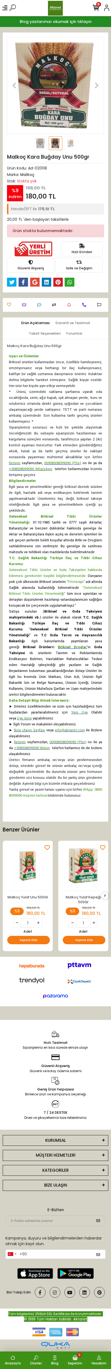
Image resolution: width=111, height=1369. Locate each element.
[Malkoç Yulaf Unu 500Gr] (28, 867)
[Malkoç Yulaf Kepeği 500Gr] (83, 867)
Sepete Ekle (28, 940)
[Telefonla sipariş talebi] (85, 304)
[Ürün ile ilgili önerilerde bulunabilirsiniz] (100, 304)
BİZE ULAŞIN (55, 1185)
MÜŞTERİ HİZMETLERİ (55, 1155)
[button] (14, 85)
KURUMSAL (55, 1140)
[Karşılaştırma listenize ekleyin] (55, 304)
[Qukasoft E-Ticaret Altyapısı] (55, 1345)
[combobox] (12, 1254)
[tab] (35, 323)
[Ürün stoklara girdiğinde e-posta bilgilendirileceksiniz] (70, 304)
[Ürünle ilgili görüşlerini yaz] (40, 304)
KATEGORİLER (55, 1170)
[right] (105, 896)
